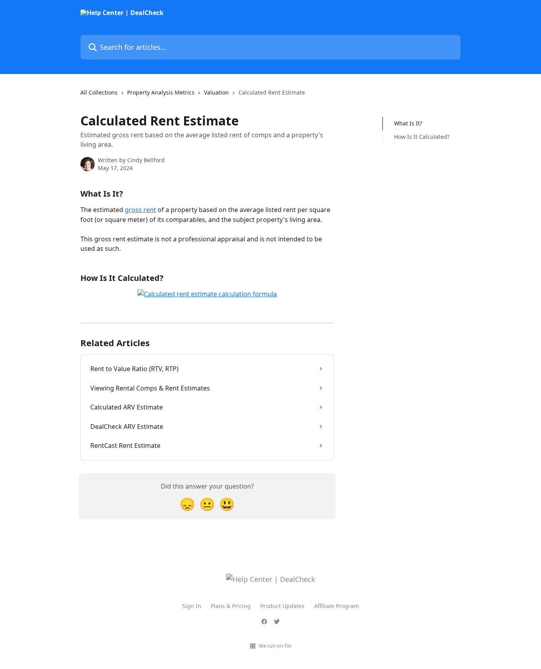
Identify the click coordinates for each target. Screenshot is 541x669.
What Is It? (408, 123)
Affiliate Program (336, 606)
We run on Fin (275, 645)
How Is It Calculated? (422, 136)
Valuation (216, 92)
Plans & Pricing (231, 606)
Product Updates (282, 606)
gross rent (140, 209)
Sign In (191, 606)
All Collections (99, 92)
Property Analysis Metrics (160, 92)
